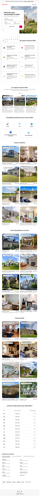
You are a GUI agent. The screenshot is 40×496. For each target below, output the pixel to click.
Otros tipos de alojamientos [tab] (16, 456)
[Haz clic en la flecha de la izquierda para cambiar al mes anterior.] (5, 26)
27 (13, 39)
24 (7, 39)
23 (5, 39)
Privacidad (17, 494)
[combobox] (13, 19)
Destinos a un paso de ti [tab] (6, 456)
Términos (21, 494)
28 (15, 39)
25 (9, 39)
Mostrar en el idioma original (28, 1)
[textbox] (8, 23)
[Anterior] (17, 93)
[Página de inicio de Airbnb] (4, 4)
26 (11, 39)
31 (7, 41)
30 (5, 41)
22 (17, 37)
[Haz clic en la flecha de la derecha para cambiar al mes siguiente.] (17, 26)
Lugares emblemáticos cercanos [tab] (28, 456)
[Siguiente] (22, 93)
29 (17, 39)
